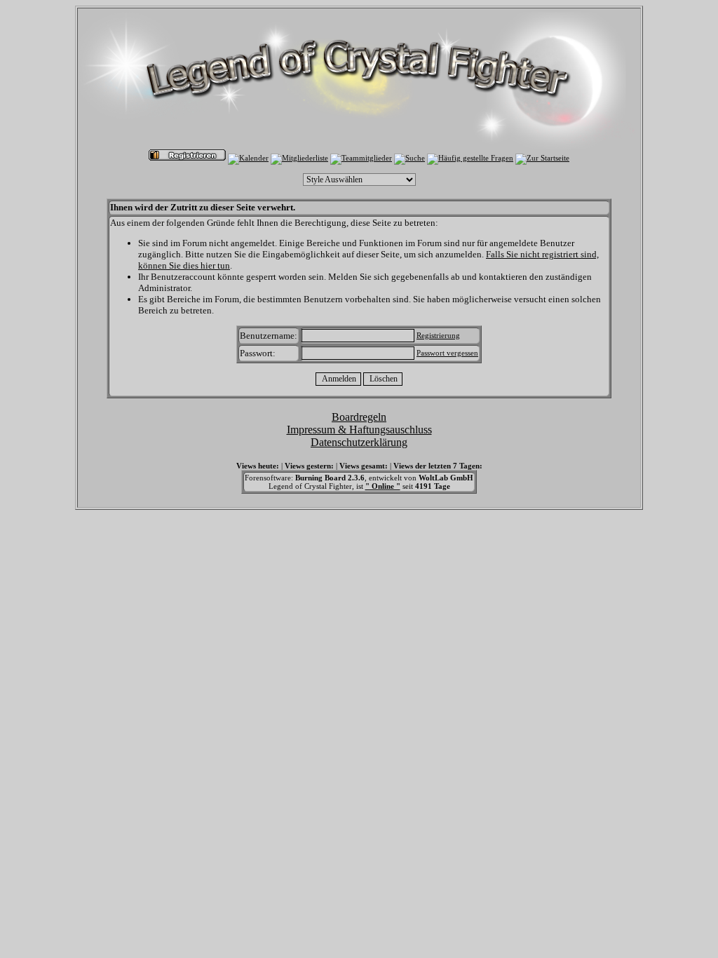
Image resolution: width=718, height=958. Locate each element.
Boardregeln (359, 417)
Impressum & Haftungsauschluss (359, 430)
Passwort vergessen (447, 353)
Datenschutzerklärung (359, 442)
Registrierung (438, 335)
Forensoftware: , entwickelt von (359, 477)
